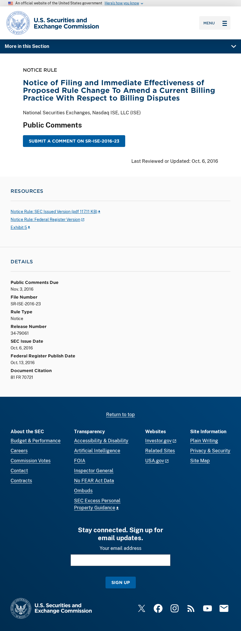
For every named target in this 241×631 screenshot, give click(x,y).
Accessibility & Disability (101, 440)
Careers (19, 450)
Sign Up (120, 582)
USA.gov (154, 460)
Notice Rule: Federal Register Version (45, 219)
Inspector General (93, 470)
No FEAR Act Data (94, 480)
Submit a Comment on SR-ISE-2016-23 (74, 140)
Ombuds (83, 490)
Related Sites (160, 450)
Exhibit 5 (19, 227)
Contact (19, 470)
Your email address (120, 548)
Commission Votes (31, 460)
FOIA (79, 460)
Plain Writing (204, 440)
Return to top (120, 414)
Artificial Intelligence (97, 450)
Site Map (200, 460)
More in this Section (27, 46)
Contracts (21, 480)
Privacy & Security (210, 450)
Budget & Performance (36, 440)
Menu (209, 23)
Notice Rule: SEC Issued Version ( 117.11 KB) (54, 211)
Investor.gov (158, 440)
